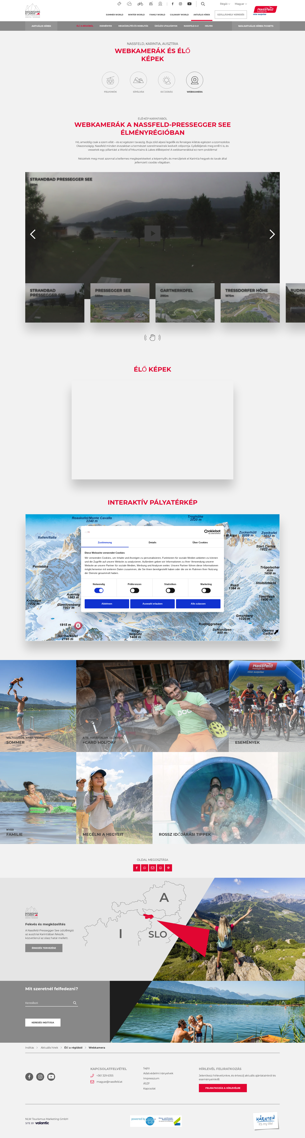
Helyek (209, 26)
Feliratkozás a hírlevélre (222, 1088)
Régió (224, 3)
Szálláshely (230, 14)
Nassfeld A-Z (191, 26)
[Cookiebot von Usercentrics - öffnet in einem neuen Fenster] (206, 532)
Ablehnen (107, 603)
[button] (136, 867)
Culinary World (179, 14)
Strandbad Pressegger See (61, 179)
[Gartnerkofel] (78, 626)
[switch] (134, 590)
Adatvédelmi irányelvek (158, 1073)
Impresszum (151, 1078)
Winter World (136, 14)
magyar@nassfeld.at (109, 1081)
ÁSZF (146, 1083)
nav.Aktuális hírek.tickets (255, 26)
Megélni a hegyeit (103, 834)
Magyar (240, 3)
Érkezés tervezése (44, 948)
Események (106, 26)
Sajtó (146, 1068)
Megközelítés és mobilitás (133, 26)
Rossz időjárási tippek (185, 834)
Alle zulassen (198, 603)
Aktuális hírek (202, 14)
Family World (157, 14)
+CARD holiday (99, 742)
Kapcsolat (149, 1088)
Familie (14, 834)
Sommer (15, 742)
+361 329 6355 (104, 1075)
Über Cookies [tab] (200, 542)
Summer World (114, 14)
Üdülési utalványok (166, 26)
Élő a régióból (85, 26)
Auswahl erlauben (152, 603)
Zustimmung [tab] (105, 542)
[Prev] (32, 236)
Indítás (29, 1047)
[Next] (272, 236)
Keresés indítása (43, 1022)
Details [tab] (152, 542)
